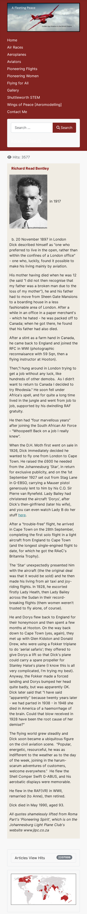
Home (12, 40)
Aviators (14, 61)
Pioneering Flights (22, 68)
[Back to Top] (79, 905)
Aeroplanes (16, 54)
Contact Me (17, 111)
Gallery (13, 90)
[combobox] (32, 128)
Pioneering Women (23, 76)
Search (66, 127)
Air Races (15, 47)
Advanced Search (26, 141)
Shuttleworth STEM (23, 97)
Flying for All (18, 83)
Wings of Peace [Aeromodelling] (34, 104)
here (22, 515)
